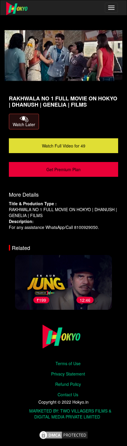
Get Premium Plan (63, 169)
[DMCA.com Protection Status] (63, 435)
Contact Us (68, 394)
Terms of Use (68, 363)
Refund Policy (68, 384)
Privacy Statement (68, 374)
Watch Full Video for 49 (63, 146)
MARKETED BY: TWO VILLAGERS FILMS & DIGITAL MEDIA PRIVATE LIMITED (70, 414)
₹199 (41, 300)
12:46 (85, 300)
